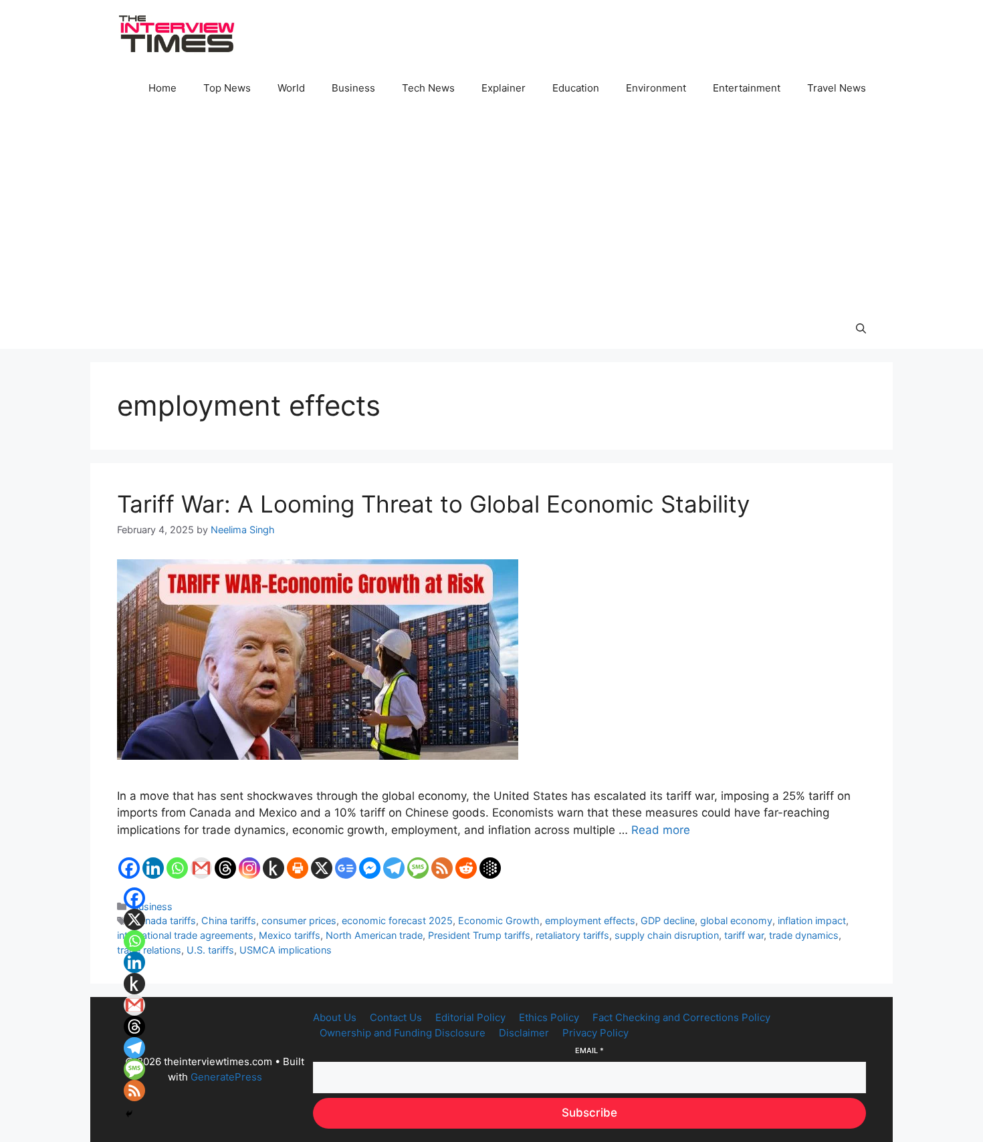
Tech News (428, 88)
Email (589, 1050)
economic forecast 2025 (397, 920)
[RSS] (442, 868)
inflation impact (812, 920)
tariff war (744, 935)
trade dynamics (804, 935)
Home (162, 88)
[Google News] (345, 868)
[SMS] (418, 868)
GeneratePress (226, 1076)
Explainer (503, 88)
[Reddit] (466, 868)
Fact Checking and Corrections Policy (681, 1017)
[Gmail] (201, 868)
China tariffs (228, 920)
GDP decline (668, 920)
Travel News (836, 88)
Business (353, 88)
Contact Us (396, 1017)
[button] (861, 329)
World (291, 88)
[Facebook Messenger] (369, 868)
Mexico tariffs (289, 935)
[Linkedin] (153, 868)
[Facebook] (129, 868)
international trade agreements (185, 935)
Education (575, 88)
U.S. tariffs (210, 950)
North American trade (374, 935)
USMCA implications (285, 950)
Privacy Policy (595, 1032)
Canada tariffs (164, 920)
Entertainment (746, 88)
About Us (334, 1017)
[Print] (297, 868)
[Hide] (129, 1114)
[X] (321, 868)
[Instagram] (249, 868)
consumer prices (298, 920)
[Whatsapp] (177, 868)
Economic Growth (499, 920)
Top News (227, 88)
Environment (656, 88)
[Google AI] (490, 868)
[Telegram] (394, 868)
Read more (660, 830)
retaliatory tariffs (572, 935)
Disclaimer (524, 1032)
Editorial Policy (470, 1017)
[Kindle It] (273, 868)
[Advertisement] (491, 208)
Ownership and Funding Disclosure (402, 1032)
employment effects (590, 920)
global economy (736, 920)
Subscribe (589, 1112)
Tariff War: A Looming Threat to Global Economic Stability (433, 504)
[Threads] (225, 868)
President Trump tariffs (479, 935)
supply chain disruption (667, 935)
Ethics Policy (549, 1017)
